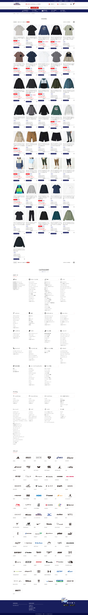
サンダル (14, 444)
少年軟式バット (47, 290)
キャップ (30, 381)
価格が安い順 (20, 262)
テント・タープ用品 (47, 377)
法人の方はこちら (16, 605)
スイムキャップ (47, 337)
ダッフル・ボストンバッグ (32, 417)
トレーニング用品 (47, 351)
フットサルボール (31, 298)
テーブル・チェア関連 (48, 374)
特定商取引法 (31, 609)
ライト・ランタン (47, 383)
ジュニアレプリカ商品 (32, 295)
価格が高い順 (24, 262)
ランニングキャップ (63, 342)
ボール (61, 398)
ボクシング (14, 370)
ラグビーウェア (31, 334)
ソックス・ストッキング (48, 308)
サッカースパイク (31, 282)
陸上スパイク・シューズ (16, 433)
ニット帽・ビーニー (63, 416)
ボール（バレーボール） (64, 320)
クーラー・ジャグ (47, 370)
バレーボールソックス (48, 417)
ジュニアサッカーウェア (32, 292)
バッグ (14, 324)
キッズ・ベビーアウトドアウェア (65, 354)
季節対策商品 (62, 400)
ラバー (30, 317)
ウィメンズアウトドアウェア (64, 352)
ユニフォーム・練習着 (48, 299)
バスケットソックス (47, 416)
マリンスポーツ (47, 342)
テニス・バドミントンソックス (49, 413)
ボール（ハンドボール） (16, 336)
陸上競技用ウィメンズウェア (17, 286)
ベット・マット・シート (48, 381)
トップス (14, 398)
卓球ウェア (30, 320)
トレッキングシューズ (63, 356)
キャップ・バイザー (63, 296)
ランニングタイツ (63, 339)
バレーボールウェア (63, 317)
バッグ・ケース (47, 305)
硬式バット (46, 288)
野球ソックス (47, 414)
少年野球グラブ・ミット (48, 285)
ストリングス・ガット (16, 317)
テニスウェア (62, 295)
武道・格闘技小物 (16, 371)
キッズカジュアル (15, 441)
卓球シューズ (31, 318)
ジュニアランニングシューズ (64, 336)
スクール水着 (47, 336)
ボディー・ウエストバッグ (33, 416)
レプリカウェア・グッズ (48, 318)
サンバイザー (62, 414)
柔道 (13, 368)
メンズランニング (15, 411)
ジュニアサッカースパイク (33, 283)
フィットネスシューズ (16, 432)
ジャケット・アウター (16, 400)
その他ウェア (15, 403)
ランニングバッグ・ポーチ (64, 343)
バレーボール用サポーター (64, 318)
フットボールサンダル (32, 289)
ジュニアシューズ (31, 377)
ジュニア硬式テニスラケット (64, 283)
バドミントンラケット (16, 315)
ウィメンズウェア (31, 370)
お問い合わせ (31, 606)
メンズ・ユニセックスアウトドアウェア (25, 13)
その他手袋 (46, 304)
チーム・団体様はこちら (61, 4)
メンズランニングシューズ (64, 333)
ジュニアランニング (16, 414)
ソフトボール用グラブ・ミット (49, 286)
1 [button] (72, 21)
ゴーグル (46, 339)
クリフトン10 (44, 7)
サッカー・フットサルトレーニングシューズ (19, 419)
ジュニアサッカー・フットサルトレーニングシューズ (20, 421)
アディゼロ (41, 7)
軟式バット (46, 289)
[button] (71, 22)
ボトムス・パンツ (15, 401)
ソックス (61, 298)
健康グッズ (46, 352)
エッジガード (62, 290)
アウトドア (17, 13)
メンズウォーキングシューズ (17, 351)
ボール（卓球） (31, 321)
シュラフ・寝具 (47, 373)
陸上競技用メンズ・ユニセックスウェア (19, 285)
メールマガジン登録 (32, 607)
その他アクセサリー (16, 289)
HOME (14, 13)
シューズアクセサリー (32, 288)
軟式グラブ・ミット (47, 283)
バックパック (31, 411)
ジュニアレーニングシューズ (33, 286)
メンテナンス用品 (47, 307)
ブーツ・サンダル (31, 378)
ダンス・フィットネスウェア (33, 355)
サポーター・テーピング (64, 404)
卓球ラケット (31, 315)
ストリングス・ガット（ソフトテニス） (65, 288)
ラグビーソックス (47, 420)
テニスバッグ (62, 293)
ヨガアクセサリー (31, 354)
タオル (61, 406)
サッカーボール (31, 296)
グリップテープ (62, 289)
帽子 (61, 358)
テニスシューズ (62, 292)
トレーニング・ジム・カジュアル (18, 439)
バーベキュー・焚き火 (48, 378)
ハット (61, 413)
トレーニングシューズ (32, 285)
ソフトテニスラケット (63, 285)
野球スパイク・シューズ (48, 293)
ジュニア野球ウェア (48, 298)
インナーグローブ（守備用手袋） (50, 302)
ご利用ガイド (51, 4)
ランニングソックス (63, 340)
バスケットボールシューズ (49, 315)
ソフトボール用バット (48, 292)
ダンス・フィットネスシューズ (33, 356)
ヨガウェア (30, 351)
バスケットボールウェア (48, 317)
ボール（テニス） (62, 299)
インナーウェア (31, 358)
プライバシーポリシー (32, 610)
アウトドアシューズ (63, 355)
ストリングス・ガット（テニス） (64, 286)
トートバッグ (31, 413)
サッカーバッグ (31, 299)
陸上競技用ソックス (16, 288)
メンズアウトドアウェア (64, 351)
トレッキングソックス (48, 419)
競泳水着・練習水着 (48, 333)
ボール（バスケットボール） (49, 320)
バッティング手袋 (47, 301)
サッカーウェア (31, 290)
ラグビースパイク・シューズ (33, 333)
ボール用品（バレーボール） (64, 321)
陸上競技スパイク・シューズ (17, 282)
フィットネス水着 (47, 334)
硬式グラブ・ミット (47, 282)
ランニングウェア (63, 337)
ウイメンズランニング (16, 413)
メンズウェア (31, 368)
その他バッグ (31, 420)
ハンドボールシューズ (16, 333)
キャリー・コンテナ (47, 368)
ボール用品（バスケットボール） (49, 321)
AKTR (54, 7)
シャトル (14, 321)
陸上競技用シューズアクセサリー (18, 283)
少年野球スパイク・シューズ (49, 295)
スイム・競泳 (15, 442)
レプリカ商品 (31, 293)
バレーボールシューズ (63, 315)
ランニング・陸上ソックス (48, 411)
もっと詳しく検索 (35, 7)
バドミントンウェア (16, 320)
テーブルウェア (47, 376)
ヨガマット (30, 352)
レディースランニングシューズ (65, 334)
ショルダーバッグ (31, 414)
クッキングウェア (47, 371)
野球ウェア (46, 296)
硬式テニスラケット (63, 282)
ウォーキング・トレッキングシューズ (18, 436)
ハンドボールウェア (16, 334)
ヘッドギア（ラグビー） (32, 336)
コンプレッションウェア (32, 373)
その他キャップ (62, 417)
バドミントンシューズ (50, 7)
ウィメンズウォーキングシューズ (18, 352)
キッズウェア (31, 371)
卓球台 (30, 324)
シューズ (30, 376)
